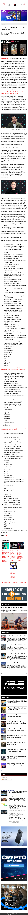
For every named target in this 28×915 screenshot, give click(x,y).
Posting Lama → (23, 582)
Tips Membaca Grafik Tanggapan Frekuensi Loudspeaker (15, 663)
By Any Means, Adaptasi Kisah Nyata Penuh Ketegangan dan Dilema (16, 708)
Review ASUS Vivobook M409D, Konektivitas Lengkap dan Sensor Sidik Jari (17, 645)
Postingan (5, 777)
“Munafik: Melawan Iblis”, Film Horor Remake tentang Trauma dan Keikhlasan (17, 736)
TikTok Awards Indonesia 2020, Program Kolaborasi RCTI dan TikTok (20, 555)
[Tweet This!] (6, 535)
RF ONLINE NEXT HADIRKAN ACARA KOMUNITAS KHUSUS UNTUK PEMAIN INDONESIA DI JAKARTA (17, 812)
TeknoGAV (18, 914)
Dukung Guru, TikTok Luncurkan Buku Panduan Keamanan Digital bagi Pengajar (13, 575)
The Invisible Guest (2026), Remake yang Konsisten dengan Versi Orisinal (16, 750)
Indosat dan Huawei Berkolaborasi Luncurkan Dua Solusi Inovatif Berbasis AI (17, 715)
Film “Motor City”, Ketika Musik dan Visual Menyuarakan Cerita (16, 743)
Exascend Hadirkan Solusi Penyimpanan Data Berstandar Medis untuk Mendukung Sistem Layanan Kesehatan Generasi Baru (18, 819)
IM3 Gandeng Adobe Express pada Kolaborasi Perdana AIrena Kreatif (17, 701)
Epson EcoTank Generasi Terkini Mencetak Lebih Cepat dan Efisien (16, 757)
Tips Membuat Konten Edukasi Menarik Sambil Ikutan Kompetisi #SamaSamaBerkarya (13, 555)
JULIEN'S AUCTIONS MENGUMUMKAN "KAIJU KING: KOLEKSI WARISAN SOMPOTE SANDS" (18, 792)
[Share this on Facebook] (5, 535)
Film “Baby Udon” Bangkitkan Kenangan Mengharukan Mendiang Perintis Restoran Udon (16, 723)
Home (2, 28)
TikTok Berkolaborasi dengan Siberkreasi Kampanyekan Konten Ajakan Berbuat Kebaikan (5, 556)
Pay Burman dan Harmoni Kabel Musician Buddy (12, 607)
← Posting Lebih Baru (5, 582)
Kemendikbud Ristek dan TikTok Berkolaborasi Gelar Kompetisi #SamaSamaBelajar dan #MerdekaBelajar (13, 369)
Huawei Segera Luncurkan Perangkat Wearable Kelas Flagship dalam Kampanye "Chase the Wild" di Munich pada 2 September (18, 805)
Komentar (5, 779)
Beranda (15, 582)
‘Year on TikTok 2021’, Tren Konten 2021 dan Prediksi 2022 (14, 33)
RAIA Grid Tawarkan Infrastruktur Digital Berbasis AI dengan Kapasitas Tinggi (16, 729)
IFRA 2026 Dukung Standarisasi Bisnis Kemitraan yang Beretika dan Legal (15, 764)
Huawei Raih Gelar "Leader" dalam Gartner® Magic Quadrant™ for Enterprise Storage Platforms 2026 (17, 799)
